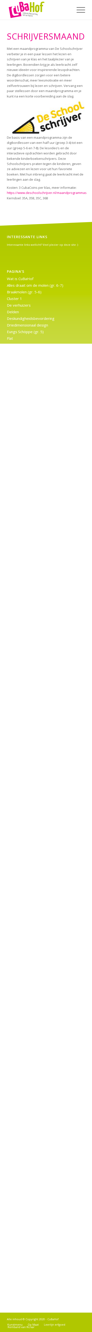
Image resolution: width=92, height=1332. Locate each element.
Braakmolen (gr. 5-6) (24, 291)
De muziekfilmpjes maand (28, 563)
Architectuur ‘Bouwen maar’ (30, 1034)
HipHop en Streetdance (27, 696)
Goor (11, 424)
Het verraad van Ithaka (26, 344)
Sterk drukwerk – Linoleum (29, 994)
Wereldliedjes (18, 1120)
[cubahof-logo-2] (38, 10)
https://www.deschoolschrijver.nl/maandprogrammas (47, 192)
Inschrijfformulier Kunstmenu (31, 895)
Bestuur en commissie (25, 663)
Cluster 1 (14, 298)
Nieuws (13, 828)
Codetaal (14, 550)
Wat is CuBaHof (20, 278)
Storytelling (16, 1060)
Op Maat (14, 504)
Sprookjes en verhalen (25, 1133)
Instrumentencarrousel (26, 451)
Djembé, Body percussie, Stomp (34, 1127)
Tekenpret (16, 1074)
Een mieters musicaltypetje (30, 1166)
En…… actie (16, 417)
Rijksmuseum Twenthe (26, 729)
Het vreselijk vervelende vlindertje (36, 437)
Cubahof (14, 557)
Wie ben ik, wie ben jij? (26, 855)
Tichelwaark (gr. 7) (22, 736)
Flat (10, 338)
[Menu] (78, 10)
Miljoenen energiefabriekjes (30, 822)
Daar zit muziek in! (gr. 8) (27, 682)
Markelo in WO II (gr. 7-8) (28, 815)
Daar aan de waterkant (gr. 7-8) (33, 875)
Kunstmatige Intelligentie (28, 709)
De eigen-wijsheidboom (27, 1107)
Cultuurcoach (17, 775)
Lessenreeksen (20, 470)
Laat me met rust (21, 464)
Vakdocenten (18, 384)
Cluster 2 (14, 411)
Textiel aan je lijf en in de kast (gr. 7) (37, 842)
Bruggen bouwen (21, 769)
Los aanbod (16, 603)
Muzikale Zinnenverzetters (29, 497)
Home (12, 351)
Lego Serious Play (22, 808)
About (12, 934)
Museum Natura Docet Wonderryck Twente (44, 961)
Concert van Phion (22, 676)
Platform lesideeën (23, 629)
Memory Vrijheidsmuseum (29, 974)
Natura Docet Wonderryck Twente (36, 921)
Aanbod (13, 404)
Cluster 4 (14, 669)
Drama (12, 948)
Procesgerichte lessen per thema (35, 510)
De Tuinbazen (18, 570)
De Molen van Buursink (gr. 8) (31, 881)
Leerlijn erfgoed (20, 722)
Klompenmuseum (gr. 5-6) (29, 457)
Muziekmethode (20, 914)
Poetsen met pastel (24, 967)
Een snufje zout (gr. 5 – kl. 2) (30, 954)
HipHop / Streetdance (25, 1173)
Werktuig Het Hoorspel (27, 656)
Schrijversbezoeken (23, 378)
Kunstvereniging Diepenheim (31, 802)
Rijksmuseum (18, 517)
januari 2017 (17, 1283)
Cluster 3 (14, 543)
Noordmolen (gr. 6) (23, 616)
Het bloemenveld (21, 1067)
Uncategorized (19, 1228)
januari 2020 (17, 1269)
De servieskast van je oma (29, 1054)
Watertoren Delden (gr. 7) (29, 749)
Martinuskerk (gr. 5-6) (25, 477)
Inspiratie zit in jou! (23, 1093)
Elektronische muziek (24, 888)
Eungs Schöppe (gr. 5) (25, 331)
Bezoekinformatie (22, 762)
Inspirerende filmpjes (25, 444)
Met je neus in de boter (27, 1014)
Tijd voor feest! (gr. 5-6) (27, 742)
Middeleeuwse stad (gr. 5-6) (31, 484)
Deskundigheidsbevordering (30, 318)
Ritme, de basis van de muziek (32, 1113)
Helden (13, 1160)
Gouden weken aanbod (26, 689)
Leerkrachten (18, 716)
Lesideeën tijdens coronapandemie (36, 371)
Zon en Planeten (20, 1146)
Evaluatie (14, 1007)
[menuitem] (78, 10)
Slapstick (14, 1140)
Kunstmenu (16, 364)
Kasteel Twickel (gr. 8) (25, 908)
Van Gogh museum (23, 397)
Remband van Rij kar (24, 835)
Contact (13, 861)
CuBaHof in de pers (23, 868)
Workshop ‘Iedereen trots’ (29, 755)
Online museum (20, 981)
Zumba (12, 1180)
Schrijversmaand (21, 1186)
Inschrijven (16, 1047)
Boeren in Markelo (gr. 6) (28, 537)
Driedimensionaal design (27, 325)
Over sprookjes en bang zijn (30, 1153)
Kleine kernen (18, 702)
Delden (13, 311)
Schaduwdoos (18, 928)
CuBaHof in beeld (21, 941)
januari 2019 (17, 1276)
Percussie (15, 987)
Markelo (13, 610)
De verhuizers (19, 305)
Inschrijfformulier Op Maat (29, 901)
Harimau (14, 431)
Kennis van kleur (20, 358)
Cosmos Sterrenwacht (25, 1001)
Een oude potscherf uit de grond (34, 1040)
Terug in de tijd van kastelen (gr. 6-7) (38, 523)
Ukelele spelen (19, 848)
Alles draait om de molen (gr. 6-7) (35, 285)
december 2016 (20, 1289)
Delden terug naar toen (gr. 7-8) (34, 782)
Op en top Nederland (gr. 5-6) (32, 623)
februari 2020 (18, 1263)
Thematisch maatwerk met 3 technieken (41, 530)
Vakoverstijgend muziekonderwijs (35, 391)
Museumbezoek (20, 490)
